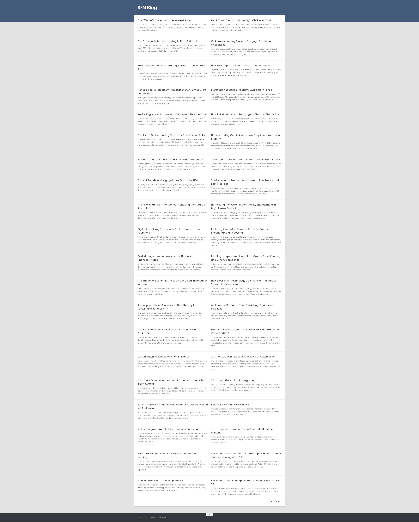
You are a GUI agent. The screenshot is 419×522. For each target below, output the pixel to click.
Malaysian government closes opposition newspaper (169, 429)
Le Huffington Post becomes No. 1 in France (163, 356)
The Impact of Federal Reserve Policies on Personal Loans (246, 159)
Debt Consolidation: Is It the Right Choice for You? (241, 20)
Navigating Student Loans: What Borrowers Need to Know (172, 114)
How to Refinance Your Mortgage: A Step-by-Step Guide (245, 114)
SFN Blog (147, 7)
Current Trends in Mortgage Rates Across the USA (167, 180)
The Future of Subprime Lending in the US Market (167, 41)
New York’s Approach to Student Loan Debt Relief (240, 65)
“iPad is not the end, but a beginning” (233, 380)
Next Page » (276, 501)
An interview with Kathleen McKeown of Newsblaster (243, 356)
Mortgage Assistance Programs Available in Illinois (241, 90)
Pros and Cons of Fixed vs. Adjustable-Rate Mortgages (170, 159)
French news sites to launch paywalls (160, 480)
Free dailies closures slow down (230, 404)
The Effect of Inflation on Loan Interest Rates (164, 20)
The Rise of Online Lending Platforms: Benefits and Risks (171, 135)
